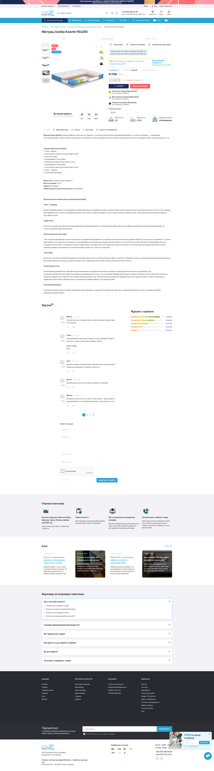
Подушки (78, 696)
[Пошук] (106, 13)
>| (93, 415)
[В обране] (101, 46)
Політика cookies (147, 708)
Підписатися (164, 729)
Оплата (77, 130)
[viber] (112, 13)
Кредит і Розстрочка (148, 696)
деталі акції (194, 746)
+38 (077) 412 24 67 (114, 690)
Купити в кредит (140, 86)
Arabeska (45, 693)
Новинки (172, 20)
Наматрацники (80, 693)
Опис (63, 39)
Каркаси (78, 699)
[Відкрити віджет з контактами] (208, 756)
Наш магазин (49, 6)
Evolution (45, 684)
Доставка (89, 130)
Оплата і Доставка (147, 693)
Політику (98, 734)
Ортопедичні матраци (55, 20)
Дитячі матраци (94, 20)
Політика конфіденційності (150, 702)
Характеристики (107, 39)
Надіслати (204, 742)
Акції (159, 20)
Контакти (144, 687)
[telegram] (116, 13)
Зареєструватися (165, 6)
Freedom (45, 687)
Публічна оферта (147, 705)
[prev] (44, 44)
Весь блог (168, 546)
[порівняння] (96, 46)
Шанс (43, 696)
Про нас (144, 684)
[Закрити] (209, 734)
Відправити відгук (107, 480)
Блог (143, 711)
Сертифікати (145, 690)
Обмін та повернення (148, 699)
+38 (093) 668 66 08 (114, 693)
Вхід (155, 6)
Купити (120, 86)
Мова (146, 6)
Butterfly (44, 699)
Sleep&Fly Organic (48, 690)
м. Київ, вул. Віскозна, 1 (116, 684)
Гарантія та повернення (108, 130)
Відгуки (77, 6)
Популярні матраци (142, 20)
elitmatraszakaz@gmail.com (117, 687)
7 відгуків (169, 317)
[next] (48, 44)
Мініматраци (76, 20)
